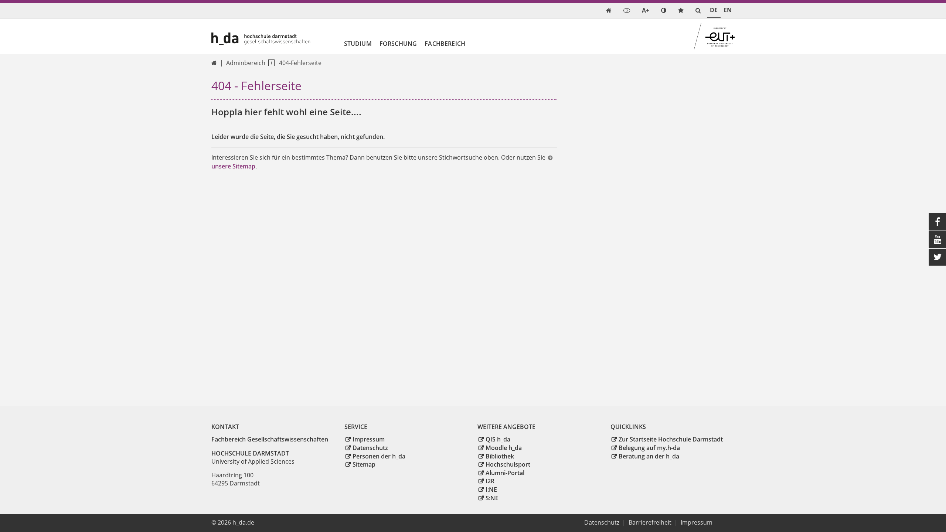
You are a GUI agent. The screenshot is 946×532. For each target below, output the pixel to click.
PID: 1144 (272, 522)
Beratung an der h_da (649, 456)
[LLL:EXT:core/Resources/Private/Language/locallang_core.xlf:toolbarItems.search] (698, 10)
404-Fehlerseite (300, 63)
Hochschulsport (508, 464)
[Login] (626, 10)
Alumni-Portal (505, 473)
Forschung (398, 44)
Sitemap (364, 464)
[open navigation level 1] (270, 63)
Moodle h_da (504, 448)
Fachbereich (445, 44)
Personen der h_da (379, 456)
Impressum (369, 439)
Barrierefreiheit (650, 522)
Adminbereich (245, 63)
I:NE (491, 489)
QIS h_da (498, 439)
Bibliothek (500, 456)
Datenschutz (370, 448)
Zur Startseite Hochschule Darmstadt (671, 439)
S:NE (492, 498)
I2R (490, 481)
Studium (358, 44)
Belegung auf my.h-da (649, 448)
